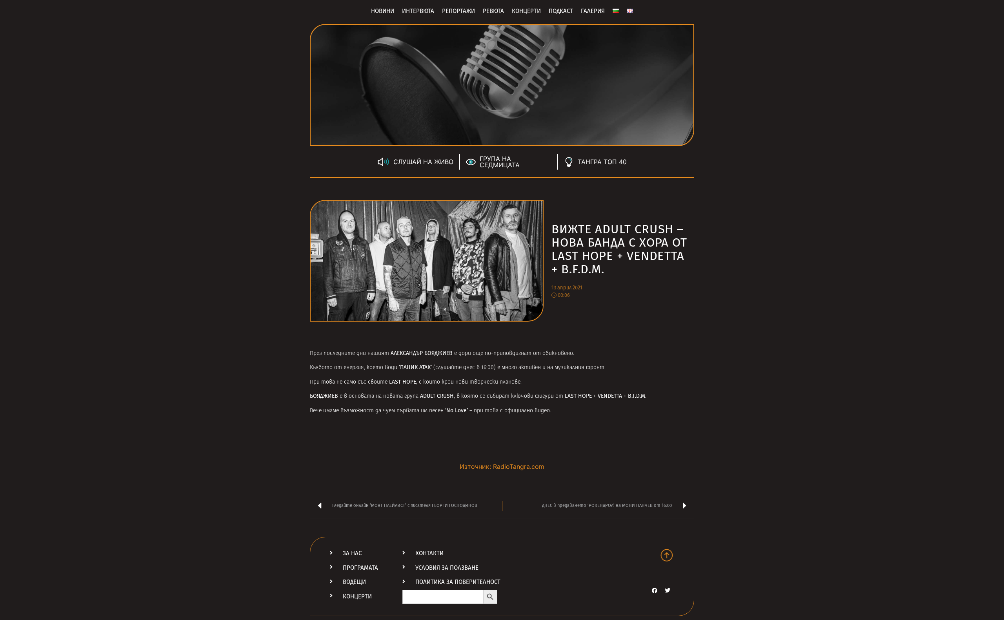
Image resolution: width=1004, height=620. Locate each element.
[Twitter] (667, 590)
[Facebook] (654, 590)
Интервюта (418, 11)
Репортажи (458, 11)
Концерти (526, 11)
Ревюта (493, 11)
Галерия (593, 11)
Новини (382, 11)
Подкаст (561, 11)
